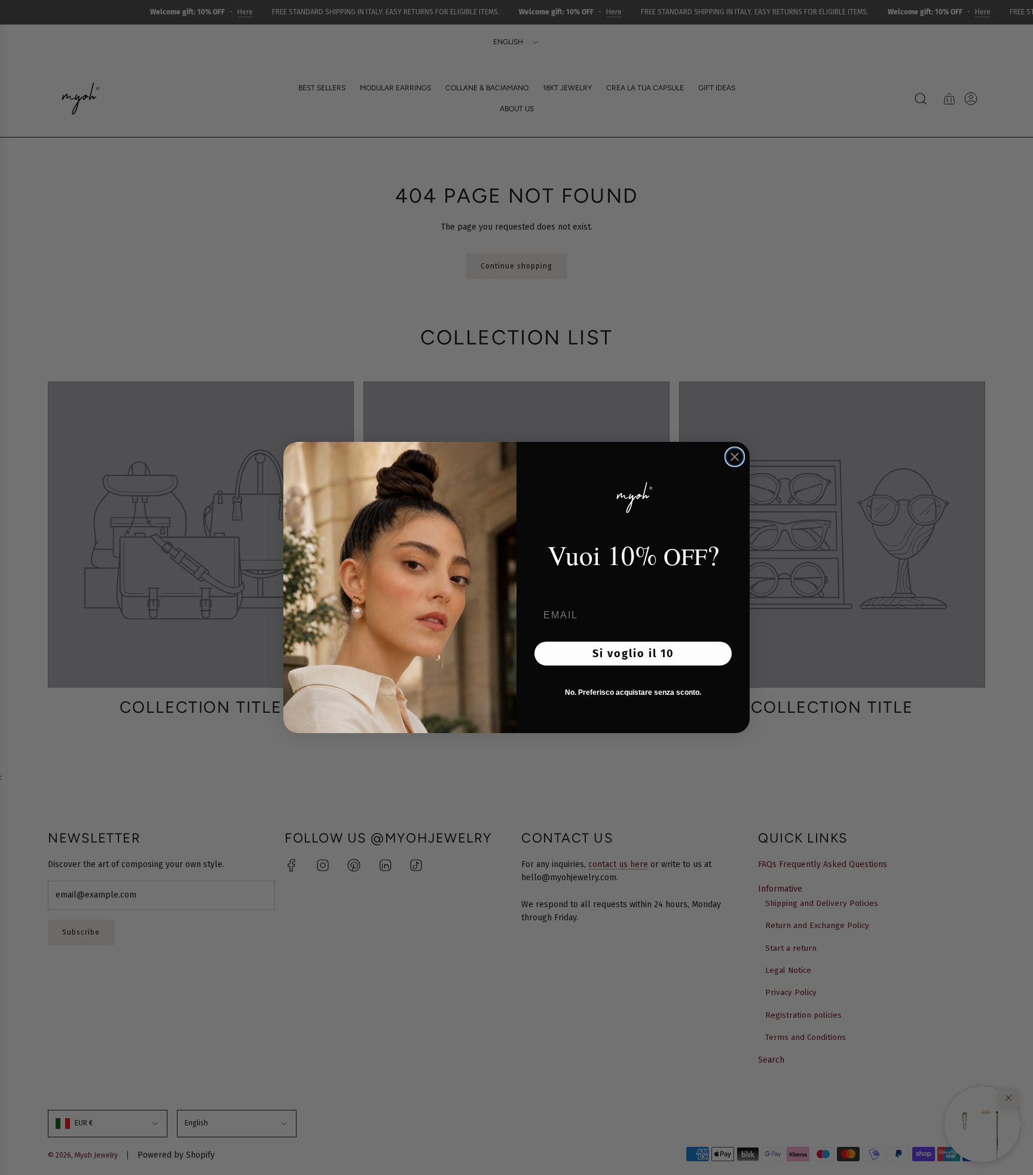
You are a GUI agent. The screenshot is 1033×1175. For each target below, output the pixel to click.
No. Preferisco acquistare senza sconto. (633, 692)
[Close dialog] (735, 457)
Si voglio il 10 (633, 653)
